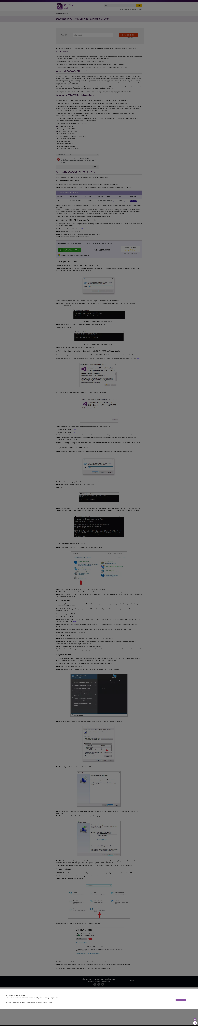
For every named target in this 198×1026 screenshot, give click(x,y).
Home (121, 9)
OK (95, 166)
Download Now (128, 35)
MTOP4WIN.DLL (67, 13)
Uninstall (135, 253)
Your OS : (64, 35)
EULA (128, 48)
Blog (140, 9)
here (82, 229)
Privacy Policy (135, 48)
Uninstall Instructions (113, 48)
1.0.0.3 (58, 200)
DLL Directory (135, 9)
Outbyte (105, 48)
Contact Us (112, 979)
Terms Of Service (94, 979)
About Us (85, 979)
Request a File (127, 9)
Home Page (59, 13)
